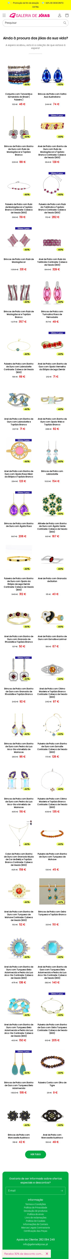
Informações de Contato (35, 1224)
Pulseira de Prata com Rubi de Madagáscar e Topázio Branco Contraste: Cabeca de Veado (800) (19, 208)
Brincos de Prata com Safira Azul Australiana (52, 95)
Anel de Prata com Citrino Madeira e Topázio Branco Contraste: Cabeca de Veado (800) (52, 692)
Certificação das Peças (35, 1231)
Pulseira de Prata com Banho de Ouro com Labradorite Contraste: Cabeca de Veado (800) (19, 368)
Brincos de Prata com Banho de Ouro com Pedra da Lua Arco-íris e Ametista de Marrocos (18, 747)
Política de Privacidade (35, 1207)
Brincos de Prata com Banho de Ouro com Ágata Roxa (18, 525)
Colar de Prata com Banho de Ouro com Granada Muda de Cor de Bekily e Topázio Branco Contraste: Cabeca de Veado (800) (19, 859)
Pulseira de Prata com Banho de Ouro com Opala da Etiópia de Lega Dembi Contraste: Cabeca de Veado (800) (19, 584)
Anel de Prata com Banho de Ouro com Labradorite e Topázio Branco (18, 422)
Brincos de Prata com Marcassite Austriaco (19, 1136)
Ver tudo (35, 1154)
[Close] (47, 1253)
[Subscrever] (61, 1190)
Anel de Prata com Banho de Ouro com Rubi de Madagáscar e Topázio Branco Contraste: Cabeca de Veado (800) (52, 152)
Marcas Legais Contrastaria (35, 1227)
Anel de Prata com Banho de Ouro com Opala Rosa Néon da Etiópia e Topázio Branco (18, 474)
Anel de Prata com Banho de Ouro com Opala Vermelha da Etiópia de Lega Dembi (52, 366)
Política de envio (35, 1214)
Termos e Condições (35, 1204)
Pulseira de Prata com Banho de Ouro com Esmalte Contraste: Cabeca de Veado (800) (52, 747)
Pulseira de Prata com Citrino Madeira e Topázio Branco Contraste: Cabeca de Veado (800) (52, 802)
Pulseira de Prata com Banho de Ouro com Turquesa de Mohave (52, 857)
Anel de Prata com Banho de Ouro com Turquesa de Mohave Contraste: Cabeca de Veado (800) (18, 915)
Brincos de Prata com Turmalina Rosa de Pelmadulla (52, 314)
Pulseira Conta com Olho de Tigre (52, 1084)
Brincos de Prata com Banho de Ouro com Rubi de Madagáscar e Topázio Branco (18, 150)
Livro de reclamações (35, 1217)
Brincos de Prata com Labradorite (52, 472)
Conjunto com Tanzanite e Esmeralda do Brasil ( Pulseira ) (18, 97)
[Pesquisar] (65, 23)
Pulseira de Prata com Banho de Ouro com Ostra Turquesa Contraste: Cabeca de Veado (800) (52, 1028)
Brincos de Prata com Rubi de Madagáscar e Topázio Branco (19, 314)
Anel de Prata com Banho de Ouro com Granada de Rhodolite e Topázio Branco (18, 639)
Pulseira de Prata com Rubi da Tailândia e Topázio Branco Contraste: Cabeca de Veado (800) (52, 208)
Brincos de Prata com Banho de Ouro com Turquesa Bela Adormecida (18, 1085)
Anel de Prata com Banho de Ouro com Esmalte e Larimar (52, 638)
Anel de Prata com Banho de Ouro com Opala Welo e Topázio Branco (52, 422)
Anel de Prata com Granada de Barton (52, 580)
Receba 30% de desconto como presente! (23, 1253)
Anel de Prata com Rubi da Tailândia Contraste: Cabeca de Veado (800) (52, 262)
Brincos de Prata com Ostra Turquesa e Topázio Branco (52, 913)
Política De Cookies (35, 1221)
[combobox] (35, 23)
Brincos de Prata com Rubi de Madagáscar (19, 260)
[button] (4, 15)
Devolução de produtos (35, 1211)
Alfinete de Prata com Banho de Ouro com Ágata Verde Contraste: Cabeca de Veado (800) (52, 527)
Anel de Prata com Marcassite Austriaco (52, 1136)
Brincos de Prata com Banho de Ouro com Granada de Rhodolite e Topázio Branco (18, 691)
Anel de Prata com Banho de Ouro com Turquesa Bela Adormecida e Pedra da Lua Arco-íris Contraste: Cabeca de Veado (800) (18, 972)
